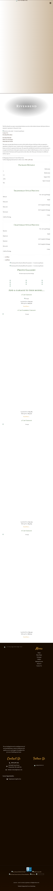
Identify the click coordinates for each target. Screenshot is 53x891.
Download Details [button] (7, 138)
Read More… (26, 306)
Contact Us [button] (5, 133)
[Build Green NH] (37, 872)
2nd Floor (7, 260)
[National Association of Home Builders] (19, 874)
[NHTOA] (33, 874)
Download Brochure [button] (7, 135)
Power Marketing (31, 886)
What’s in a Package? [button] (8, 139)
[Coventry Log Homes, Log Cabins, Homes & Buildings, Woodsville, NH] (29, 872)
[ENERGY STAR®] (18, 872)
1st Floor (7, 257)
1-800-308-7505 (29, 160)
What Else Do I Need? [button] (8, 141)
